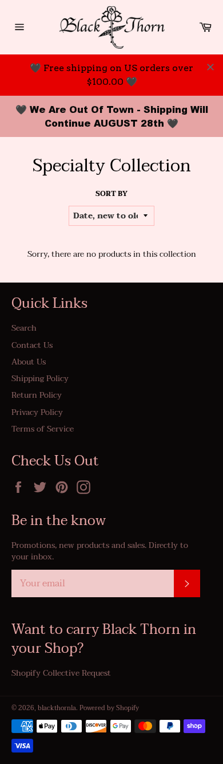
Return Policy (36, 395)
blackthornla (57, 708)
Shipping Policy (40, 378)
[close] (210, 67)
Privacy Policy (37, 412)
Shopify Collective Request (61, 673)
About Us (28, 362)
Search (24, 328)
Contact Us (32, 345)
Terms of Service (42, 429)
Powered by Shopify (109, 708)
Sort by (111, 194)
